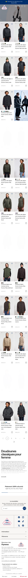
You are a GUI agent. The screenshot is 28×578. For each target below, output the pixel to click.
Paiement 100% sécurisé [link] (14, 486)
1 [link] (7, 438)
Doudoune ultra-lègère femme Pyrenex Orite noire (6, 46)
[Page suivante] (14, 442)
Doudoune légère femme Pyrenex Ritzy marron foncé (20, 286)
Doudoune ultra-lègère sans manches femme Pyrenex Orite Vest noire (21, 46)
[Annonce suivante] (26, 2)
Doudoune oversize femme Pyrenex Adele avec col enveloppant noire (6, 426)
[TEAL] (6, 422)
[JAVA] (1, 146)
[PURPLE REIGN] (1, 77)
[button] (24, 6)
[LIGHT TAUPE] (4, 43)
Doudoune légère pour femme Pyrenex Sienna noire (6, 114)
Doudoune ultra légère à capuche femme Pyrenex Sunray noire (7, 80)
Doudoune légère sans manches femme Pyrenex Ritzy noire (20, 150)
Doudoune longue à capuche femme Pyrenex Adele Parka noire (20, 426)
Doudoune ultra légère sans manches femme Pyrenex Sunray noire (20, 80)
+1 (9, 111)
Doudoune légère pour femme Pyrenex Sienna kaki (6, 253)
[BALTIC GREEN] (1, 111)
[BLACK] (6, 111)
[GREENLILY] (2, 43)
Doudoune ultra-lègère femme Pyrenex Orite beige (6, 355)
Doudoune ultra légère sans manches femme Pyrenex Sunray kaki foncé (20, 217)
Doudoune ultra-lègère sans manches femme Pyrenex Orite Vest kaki (20, 182)
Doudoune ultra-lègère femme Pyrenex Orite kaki (6, 182)
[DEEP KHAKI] (5, 43)
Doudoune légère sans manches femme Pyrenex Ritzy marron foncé (6, 320)
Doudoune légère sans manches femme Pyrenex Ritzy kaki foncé (7, 286)
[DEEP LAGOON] (4, 111)
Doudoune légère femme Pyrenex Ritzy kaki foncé (20, 253)
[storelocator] (19, 6)
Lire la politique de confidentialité (9, 560)
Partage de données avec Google (10, 567)
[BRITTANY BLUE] (5, 422)
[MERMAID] (4, 422)
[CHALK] (1, 422)
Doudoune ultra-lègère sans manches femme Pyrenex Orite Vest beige (20, 356)
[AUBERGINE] (5, 111)
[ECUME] (1, 43)
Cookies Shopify (6, 565)
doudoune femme (6, 468)
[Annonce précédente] (2, 2)
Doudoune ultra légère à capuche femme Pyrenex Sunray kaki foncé (7, 217)
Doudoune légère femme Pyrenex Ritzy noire (6, 150)
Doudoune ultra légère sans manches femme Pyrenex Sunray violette (20, 393)
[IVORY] (2, 111)
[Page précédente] (3, 438)
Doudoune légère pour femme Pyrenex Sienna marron (20, 320)
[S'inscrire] (24, 508)
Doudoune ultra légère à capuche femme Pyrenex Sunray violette (7, 393)
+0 (9, 250)
